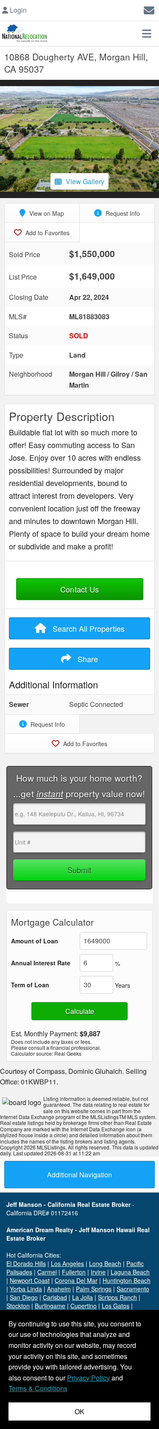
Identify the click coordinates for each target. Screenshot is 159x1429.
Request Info (122, 213)
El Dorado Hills (26, 1263)
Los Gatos (115, 1305)
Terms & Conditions (37, 1388)
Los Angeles (67, 1263)
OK (79, 1411)
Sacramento (133, 1289)
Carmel (47, 1272)
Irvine (98, 1272)
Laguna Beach (130, 1272)
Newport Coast (30, 1280)
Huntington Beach (127, 1280)
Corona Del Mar (76, 1280)
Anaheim (59, 1289)
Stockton (18, 1305)
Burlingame (50, 1305)
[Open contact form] (149, 9)
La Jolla (82, 1297)
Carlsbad (55, 1297)
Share (86, 658)
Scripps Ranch (117, 1297)
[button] (8, 139)
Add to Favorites (47, 232)
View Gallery (85, 181)
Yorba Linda (26, 1289)
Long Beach (105, 1263)
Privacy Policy (88, 1378)
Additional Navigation (79, 1174)
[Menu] (147, 33)
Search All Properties (87, 628)
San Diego (24, 1297)
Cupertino (83, 1305)
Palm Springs (94, 1289)
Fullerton (74, 1272)
